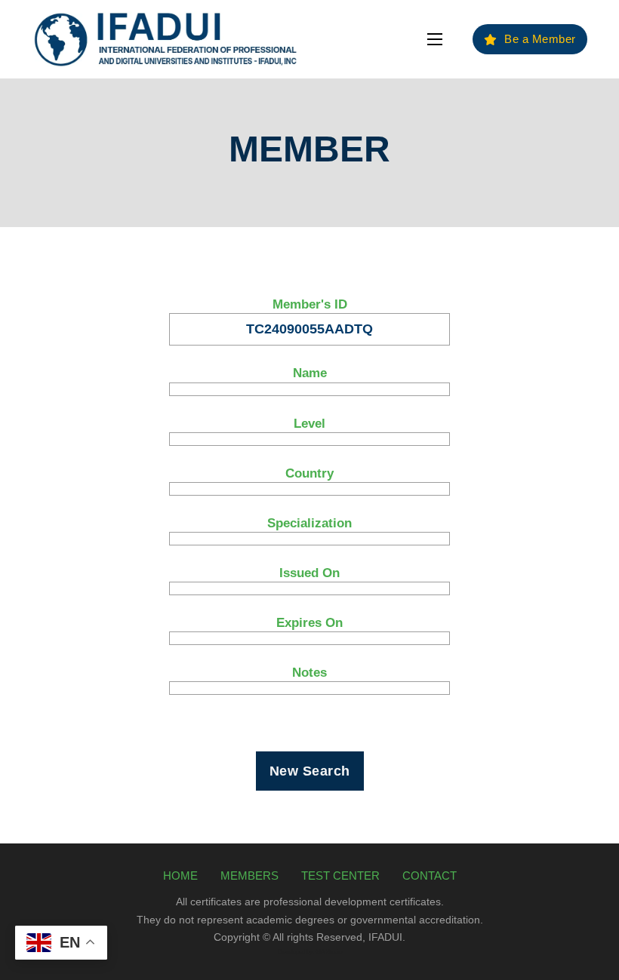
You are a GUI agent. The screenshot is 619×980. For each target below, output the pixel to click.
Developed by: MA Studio (310, 951)
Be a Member (540, 38)
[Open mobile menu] (434, 39)
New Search (309, 771)
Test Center (340, 875)
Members (249, 875)
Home (180, 875)
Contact (429, 875)
